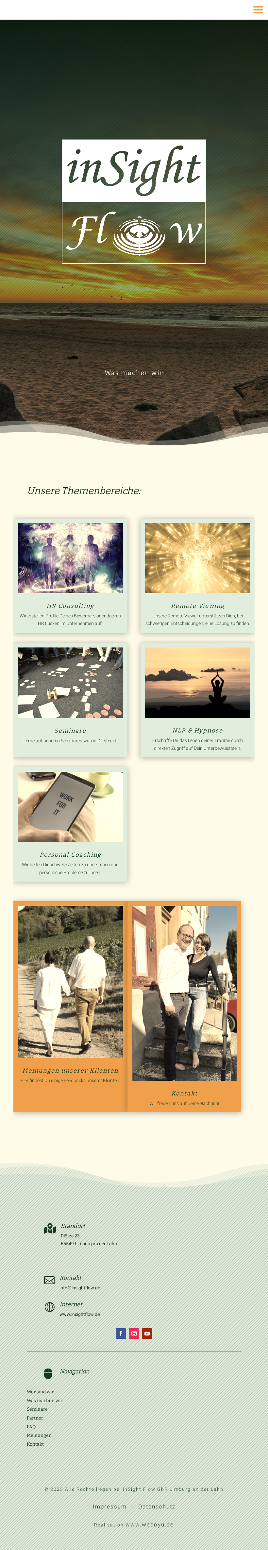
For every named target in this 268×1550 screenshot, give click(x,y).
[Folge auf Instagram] (134, 1333)
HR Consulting (70, 606)
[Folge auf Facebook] (121, 1333)
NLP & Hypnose (197, 730)
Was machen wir (44, 1401)
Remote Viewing (198, 606)
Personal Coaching (70, 854)
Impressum (110, 1507)
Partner (35, 1418)
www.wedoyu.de (150, 1525)
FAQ (31, 1427)
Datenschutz (157, 1507)
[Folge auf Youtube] (147, 1333)
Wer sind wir (40, 1392)
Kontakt (184, 1093)
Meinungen (39, 1435)
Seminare (70, 730)
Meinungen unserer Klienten (70, 1070)
